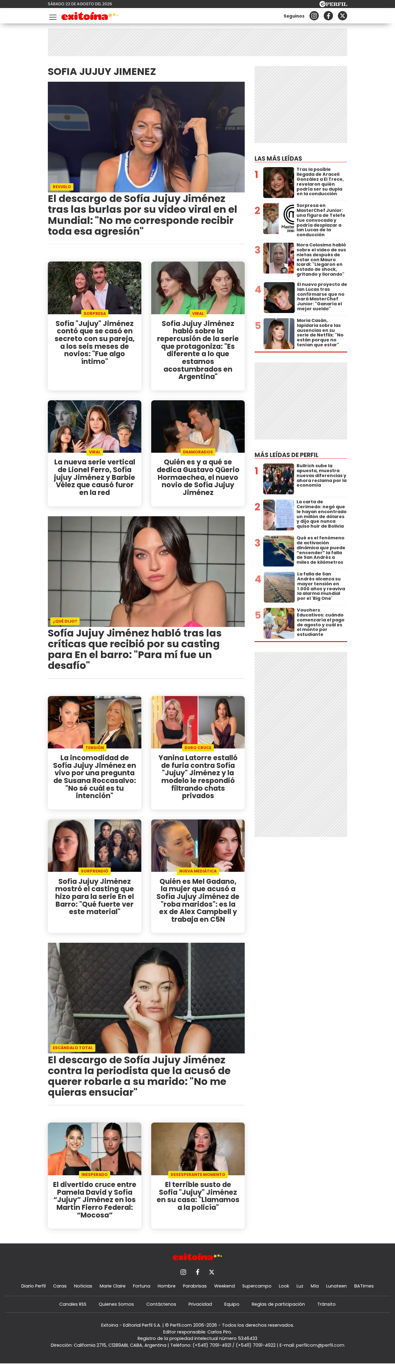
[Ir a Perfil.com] (333, 5)
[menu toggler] (52, 16)
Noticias (83, 1286)
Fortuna (141, 1286)
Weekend (224, 1286)
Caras (60, 1286)
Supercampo (257, 1286)
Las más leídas (278, 159)
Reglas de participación (278, 1304)
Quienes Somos (116, 1304)
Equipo (231, 1304)
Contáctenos (161, 1304)
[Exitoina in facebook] (328, 15)
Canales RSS (72, 1304)
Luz (300, 1286)
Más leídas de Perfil (286, 455)
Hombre (167, 1286)
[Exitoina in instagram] (314, 15)
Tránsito (326, 1304)
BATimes (364, 1286)
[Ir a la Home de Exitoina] (89, 17)
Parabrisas (195, 1286)
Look (284, 1286)
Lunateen (336, 1286)
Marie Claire (113, 1286)
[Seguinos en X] (342, 15)
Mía (315, 1286)
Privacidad (200, 1304)
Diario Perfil (33, 1286)
